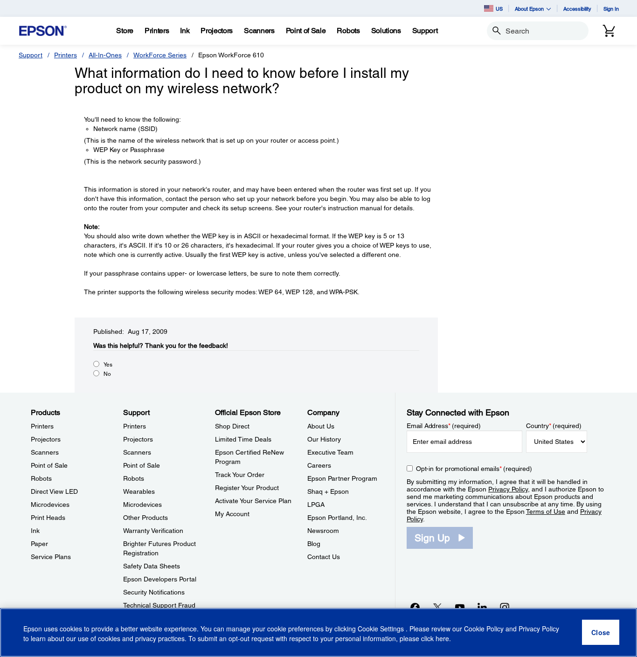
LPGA (316, 504)
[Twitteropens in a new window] (437, 607)
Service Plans (51, 556)
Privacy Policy (508, 489)
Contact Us (323, 556)
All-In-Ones (105, 55)
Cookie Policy (484, 629)
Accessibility (577, 9)
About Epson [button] (529, 9)
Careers (319, 465)
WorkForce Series (160, 55)
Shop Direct (232, 426)
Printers (65, 55)
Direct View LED (54, 491)
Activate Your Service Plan (253, 501)
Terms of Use (545, 511)
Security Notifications (154, 592)
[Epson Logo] (43, 31)
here (442, 638)
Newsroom (323, 530)
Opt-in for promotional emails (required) (474, 468)
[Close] (600, 632)
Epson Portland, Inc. (337, 517)
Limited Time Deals (243, 439)
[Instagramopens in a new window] (504, 607)
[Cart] (609, 30)
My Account (232, 514)
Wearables (139, 491)
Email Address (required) (444, 425)
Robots (41, 478)
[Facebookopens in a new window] (415, 607)
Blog (313, 543)
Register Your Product (247, 487)
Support (30, 55)
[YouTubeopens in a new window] (459, 607)
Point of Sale (49, 465)
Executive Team (330, 452)
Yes (108, 364)
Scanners (45, 452)
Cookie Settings (382, 629)
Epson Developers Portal (159, 579)
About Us (320, 426)
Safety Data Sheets (151, 566)
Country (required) (554, 425)
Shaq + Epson (328, 491)
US (499, 9)
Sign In (611, 9)
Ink (35, 530)
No (107, 374)
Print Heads (48, 517)
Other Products (145, 517)
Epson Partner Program (342, 478)
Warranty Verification (153, 530)
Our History (324, 439)
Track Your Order (239, 474)
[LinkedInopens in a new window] (482, 607)
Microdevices (50, 504)
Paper (39, 543)
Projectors (46, 439)
